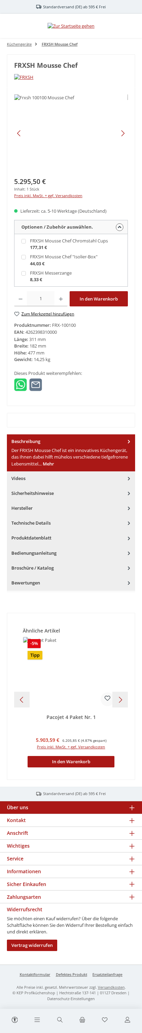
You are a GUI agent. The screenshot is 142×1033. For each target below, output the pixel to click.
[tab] (71, 452)
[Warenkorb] (82, 1020)
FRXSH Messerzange (51, 273)
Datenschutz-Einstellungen (71, 998)
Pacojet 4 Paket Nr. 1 (71, 717)
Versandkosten (111, 987)
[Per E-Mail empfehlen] (35, 384)
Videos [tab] (18, 478)
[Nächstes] (123, 133)
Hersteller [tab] (22, 508)
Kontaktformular (35, 974)
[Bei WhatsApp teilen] (20, 384)
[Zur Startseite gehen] (71, 25)
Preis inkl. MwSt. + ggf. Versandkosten (48, 195)
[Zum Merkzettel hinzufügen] (107, 699)
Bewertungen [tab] (25, 583)
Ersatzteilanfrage (107, 974)
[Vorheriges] (19, 133)
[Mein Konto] (127, 1020)
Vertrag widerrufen (32, 945)
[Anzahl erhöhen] (60, 298)
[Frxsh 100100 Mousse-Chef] (71, 133)
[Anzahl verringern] (20, 298)
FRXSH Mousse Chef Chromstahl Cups (69, 241)
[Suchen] (59, 1020)
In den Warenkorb (99, 299)
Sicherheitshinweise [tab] (32, 493)
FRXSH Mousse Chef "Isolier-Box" (64, 256)
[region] (71, 133)
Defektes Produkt (71, 974)
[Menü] (37, 1020)
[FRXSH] (71, 77)
